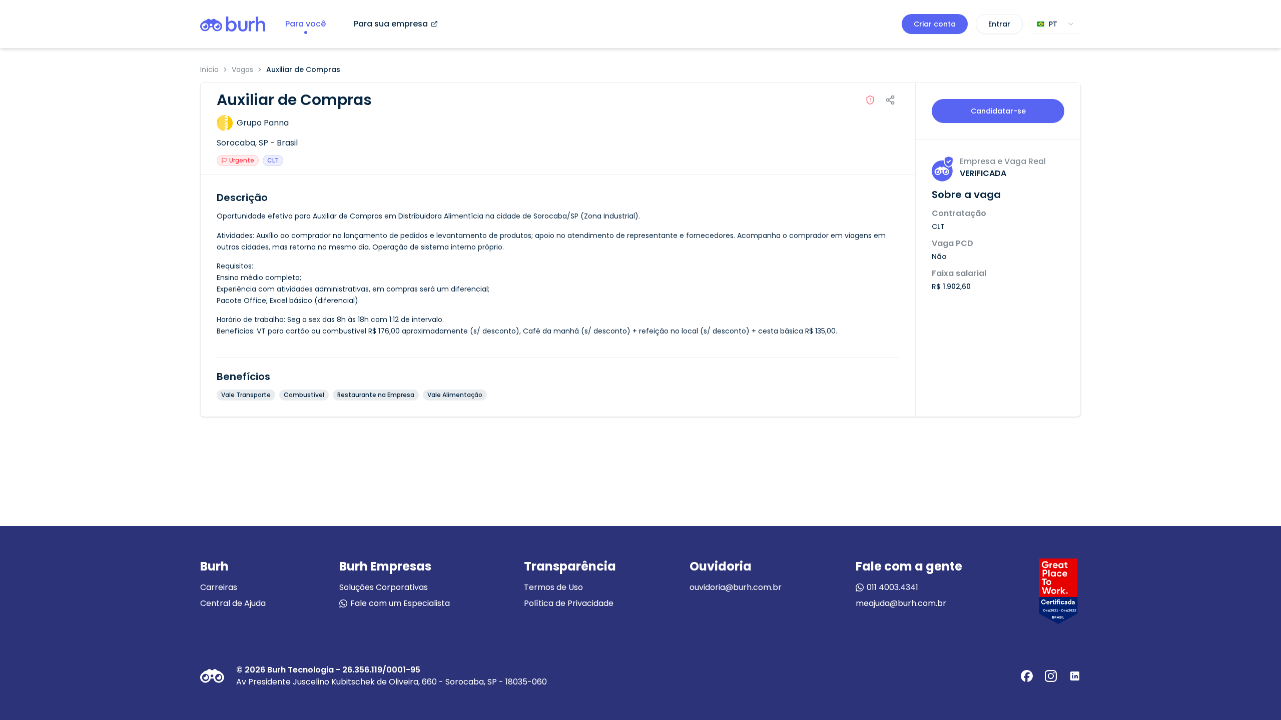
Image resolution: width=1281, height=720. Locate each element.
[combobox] (1056, 24)
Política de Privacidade (568, 603)
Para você (305, 24)
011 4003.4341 (892, 587)
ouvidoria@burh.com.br (736, 587)
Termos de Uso (553, 587)
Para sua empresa (391, 24)
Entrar (999, 24)
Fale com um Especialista (400, 603)
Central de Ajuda (233, 603)
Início (209, 69)
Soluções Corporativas (383, 587)
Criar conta (935, 24)
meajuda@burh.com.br (901, 603)
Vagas (242, 69)
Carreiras (218, 587)
